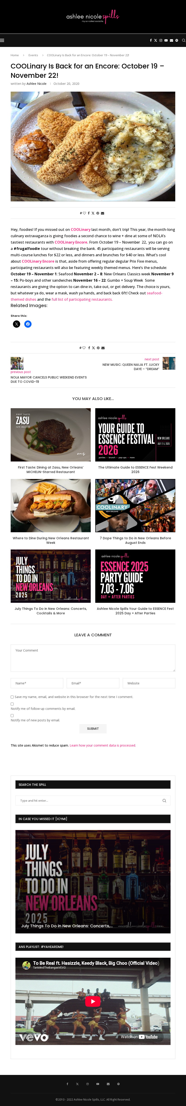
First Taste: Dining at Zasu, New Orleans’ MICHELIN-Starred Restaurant (50, 469)
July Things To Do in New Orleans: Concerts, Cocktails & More (51, 610)
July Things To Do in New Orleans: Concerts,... (67, 926)
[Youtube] (166, 40)
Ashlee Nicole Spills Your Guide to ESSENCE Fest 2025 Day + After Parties (135, 610)
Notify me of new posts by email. (35, 720)
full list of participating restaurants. (82, 299)
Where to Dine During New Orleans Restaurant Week (51, 540)
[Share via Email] (102, 213)
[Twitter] (155, 40)
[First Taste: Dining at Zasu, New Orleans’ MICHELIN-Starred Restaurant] (51, 434)
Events (33, 55)
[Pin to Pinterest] (97, 213)
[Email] (171, 40)
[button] (19, 881)
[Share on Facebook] (89, 213)
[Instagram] (160, 40)
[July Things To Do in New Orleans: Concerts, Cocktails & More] (51, 576)
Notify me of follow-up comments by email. (43, 709)
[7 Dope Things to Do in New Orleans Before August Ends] (135, 505)
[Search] (183, 40)
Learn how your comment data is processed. (103, 745)
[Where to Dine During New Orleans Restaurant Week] (51, 505)
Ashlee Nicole (36, 83)
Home (15, 55)
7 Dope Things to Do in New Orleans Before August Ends (135, 540)
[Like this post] (84, 213)
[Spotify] (176, 40)
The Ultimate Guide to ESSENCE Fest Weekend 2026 (135, 469)
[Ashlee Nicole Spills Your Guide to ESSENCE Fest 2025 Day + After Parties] (135, 576)
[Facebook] (151, 40)
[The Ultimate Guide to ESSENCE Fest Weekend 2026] (135, 434)
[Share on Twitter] (93, 213)
